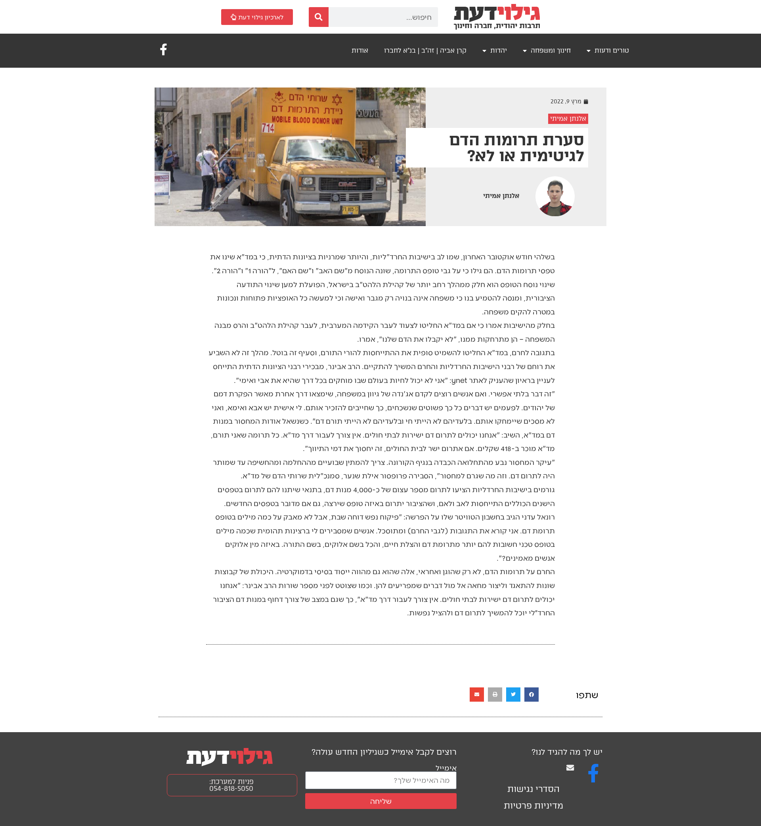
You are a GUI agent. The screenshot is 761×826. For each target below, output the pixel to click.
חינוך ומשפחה (551, 50)
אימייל (446, 767)
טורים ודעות (612, 50)
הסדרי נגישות (533, 789)
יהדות (498, 50)
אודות (360, 50)
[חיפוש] (319, 17)
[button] (531, 694)
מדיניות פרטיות (533, 805)
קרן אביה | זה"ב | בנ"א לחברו (425, 50)
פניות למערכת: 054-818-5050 (231, 785)
